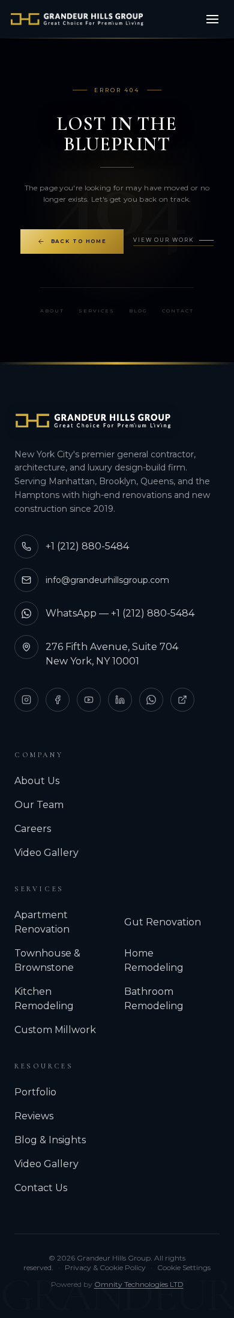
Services (97, 311)
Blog (138, 311)
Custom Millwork (55, 1029)
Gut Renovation (162, 922)
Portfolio (35, 1092)
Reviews (33, 1116)
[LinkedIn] (120, 700)
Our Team (39, 804)
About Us (36, 780)
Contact (178, 311)
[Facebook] (58, 700)
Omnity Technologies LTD (139, 1284)
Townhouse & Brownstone (47, 960)
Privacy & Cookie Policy (105, 1267)
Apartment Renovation (42, 922)
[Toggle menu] (212, 19)
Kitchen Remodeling (44, 999)
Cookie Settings (184, 1267)
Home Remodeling (154, 960)
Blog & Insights (50, 1140)
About (52, 311)
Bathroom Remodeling (154, 999)
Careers (32, 828)
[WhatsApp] (151, 700)
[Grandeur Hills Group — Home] (93, 420)
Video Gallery (46, 852)
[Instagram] (26, 700)
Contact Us (40, 1188)
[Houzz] (182, 700)
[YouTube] (89, 700)
